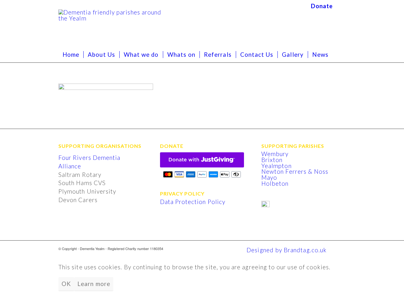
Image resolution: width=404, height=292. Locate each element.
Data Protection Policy (192, 201)
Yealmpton (276, 165)
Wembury (274, 153)
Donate (322, 6)
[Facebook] (341, 4)
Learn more (93, 283)
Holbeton (275, 183)
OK (66, 283)
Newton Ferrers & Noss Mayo (294, 174)
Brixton (271, 159)
